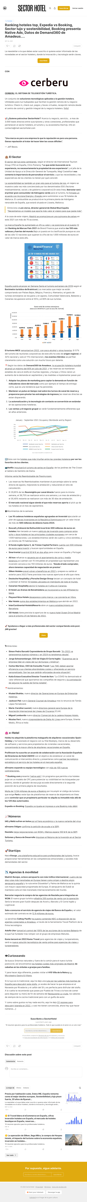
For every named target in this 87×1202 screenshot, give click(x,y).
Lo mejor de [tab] (10, 1088)
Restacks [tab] (20, 1061)
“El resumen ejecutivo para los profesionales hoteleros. (25, 1124)
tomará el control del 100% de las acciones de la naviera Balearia (48, 930)
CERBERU (9, 93)
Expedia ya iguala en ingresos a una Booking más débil (51, 806)
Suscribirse (63, 8)
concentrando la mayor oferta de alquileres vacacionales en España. (37, 747)
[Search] (50, 8)
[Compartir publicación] (55, 8)
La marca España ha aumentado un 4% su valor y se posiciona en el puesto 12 (42, 225)
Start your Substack (36, 1192)
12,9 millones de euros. (43, 913)
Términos (47, 1187)
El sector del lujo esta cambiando (20, 162)
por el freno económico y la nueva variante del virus (56, 821)
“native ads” (35, 776)
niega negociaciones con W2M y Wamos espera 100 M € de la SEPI (45, 832)
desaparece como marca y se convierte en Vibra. (52, 597)
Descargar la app (54, 1192)
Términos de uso (43, 1035)
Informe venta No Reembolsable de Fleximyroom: (28, 476)
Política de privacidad (57, 1038)
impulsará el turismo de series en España (33, 468)
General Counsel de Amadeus (41, 701)
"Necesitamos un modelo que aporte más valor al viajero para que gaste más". (44, 211)
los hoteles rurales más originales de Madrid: (53, 964)
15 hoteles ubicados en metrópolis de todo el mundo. (53, 582)
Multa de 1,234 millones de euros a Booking (25, 791)
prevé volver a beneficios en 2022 (39, 571)
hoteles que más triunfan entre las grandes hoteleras (45, 459)
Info (66, 108)
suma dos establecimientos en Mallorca (39, 601)
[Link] (2, 157)
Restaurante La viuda (58, 994)
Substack (32, 1197)
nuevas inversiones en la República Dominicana (39, 520)
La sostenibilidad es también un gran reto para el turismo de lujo (35, 183)
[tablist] (15, 1061)
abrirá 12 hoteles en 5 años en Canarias (48, 586)
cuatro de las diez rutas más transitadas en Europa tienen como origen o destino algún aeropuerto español (43, 880)
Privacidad (39, 1187)
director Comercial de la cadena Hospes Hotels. (56, 715)
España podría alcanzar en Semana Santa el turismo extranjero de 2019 (39, 286)
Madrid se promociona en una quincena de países (53, 216)
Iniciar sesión (77, 8)
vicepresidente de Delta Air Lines (44, 719)
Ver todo (10, 1155)
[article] (43, 1102)
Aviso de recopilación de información (36, 1038)
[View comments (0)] (14, 46)
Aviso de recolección (59, 1187)
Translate (9, 21)
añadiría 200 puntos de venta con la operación (56, 898)
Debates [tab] (26, 1088)
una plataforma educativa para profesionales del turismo (45, 855)
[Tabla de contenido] (2, 601)
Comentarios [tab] (10, 1061)
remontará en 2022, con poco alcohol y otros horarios (46, 350)
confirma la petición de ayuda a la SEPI (40, 826)
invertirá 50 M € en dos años (34, 552)
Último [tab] (18, 1088)
